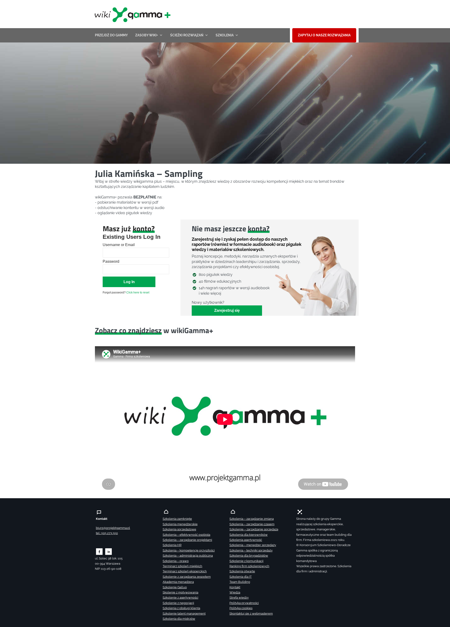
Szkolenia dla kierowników (248, 534)
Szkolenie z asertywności (180, 597)
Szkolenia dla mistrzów (179, 618)
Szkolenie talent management (184, 613)
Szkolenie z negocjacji (178, 603)
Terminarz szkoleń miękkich (182, 566)
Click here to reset (137, 292)
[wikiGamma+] (131, 14)
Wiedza (234, 592)
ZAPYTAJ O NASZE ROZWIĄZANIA (324, 35)
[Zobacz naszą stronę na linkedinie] (108, 551)
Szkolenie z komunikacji (246, 561)
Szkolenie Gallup (175, 587)
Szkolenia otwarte (242, 571)
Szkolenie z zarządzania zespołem (187, 576)
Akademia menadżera (178, 582)
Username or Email (119, 245)
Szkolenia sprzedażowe (179, 529)
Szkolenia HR (172, 545)
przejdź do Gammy (111, 35)
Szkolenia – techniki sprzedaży (251, 550)
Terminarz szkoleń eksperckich (185, 571)
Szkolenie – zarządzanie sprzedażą (253, 529)
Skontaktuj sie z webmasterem (251, 613)
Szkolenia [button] (225, 35)
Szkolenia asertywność (245, 540)
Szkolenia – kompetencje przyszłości (189, 550)
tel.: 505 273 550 (107, 533)
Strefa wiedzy (239, 597)
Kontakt (234, 587)
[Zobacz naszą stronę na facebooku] (99, 551)
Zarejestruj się (227, 310)
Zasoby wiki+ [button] (146, 35)
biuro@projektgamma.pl (113, 528)
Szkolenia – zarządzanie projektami (187, 540)
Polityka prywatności (244, 603)
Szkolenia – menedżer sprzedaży (252, 545)
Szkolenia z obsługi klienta (181, 608)
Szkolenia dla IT (240, 576)
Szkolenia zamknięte (177, 519)
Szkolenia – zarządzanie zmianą (251, 519)
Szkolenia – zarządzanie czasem (251, 524)
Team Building (239, 582)
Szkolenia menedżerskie (180, 524)
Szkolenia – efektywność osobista (186, 534)
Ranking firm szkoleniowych (249, 566)
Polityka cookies (240, 608)
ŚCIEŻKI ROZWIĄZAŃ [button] (186, 35)
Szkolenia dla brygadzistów (248, 555)
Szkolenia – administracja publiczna (188, 555)
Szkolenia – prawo (176, 561)
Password (111, 261)
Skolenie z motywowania (180, 592)
